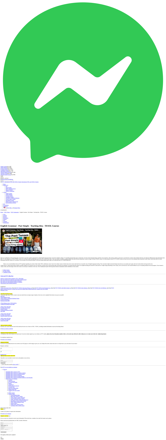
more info (2, 296)
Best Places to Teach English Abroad (18, 401)
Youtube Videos (11, 394)
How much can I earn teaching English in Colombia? (11, 282)
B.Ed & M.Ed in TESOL (11, 202)
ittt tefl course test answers (6, 289)
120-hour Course (4, 173)
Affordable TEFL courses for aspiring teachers (15, 374)
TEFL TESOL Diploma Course (17, 402)
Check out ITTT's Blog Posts (7, 276)
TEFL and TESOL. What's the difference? (19, 399)
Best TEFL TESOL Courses (17, 396)
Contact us (5, 206)
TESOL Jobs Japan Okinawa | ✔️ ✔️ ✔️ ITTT (28, 288)
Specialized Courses (5, 171)
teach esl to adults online (23, 289)
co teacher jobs (14, 289)
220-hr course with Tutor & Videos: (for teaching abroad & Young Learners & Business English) (7, 309)
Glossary (5, 219)
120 (1, 321)
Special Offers (9, 187)
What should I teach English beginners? (9, 283)
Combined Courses (4, 170)
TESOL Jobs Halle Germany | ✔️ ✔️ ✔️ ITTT (67, 288)
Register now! (3, 354)
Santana (10, 383)
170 (1, 317)
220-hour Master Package (6, 172)
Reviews (5, 216)
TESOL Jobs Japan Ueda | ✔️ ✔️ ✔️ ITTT (10, 288)
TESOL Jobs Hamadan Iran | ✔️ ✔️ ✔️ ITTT (48, 288)
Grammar (5, 221)
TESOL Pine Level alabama (11, 378)
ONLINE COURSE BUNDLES (12, 198)
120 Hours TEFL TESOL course (17, 405)
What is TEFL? (14, 403)
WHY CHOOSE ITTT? (11, 188)
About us (5, 369)
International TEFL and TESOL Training (30, 181)
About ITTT (5, 185)
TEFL (4, 214)
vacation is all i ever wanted (42, 289)
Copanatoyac (11, 384)
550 (1, 302)
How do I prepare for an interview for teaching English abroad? (14, 279)
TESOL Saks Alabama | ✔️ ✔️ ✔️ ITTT (86, 288)
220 (1, 312)
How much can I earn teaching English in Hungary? (11, 280)
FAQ (4, 220)
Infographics (5, 218)
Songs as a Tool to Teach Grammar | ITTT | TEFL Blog (12, 278)
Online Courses (4, 166)
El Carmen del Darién (12, 382)
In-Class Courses (4, 168)
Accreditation (6, 205)
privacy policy (16, 364)
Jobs (4, 204)
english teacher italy (32, 289)
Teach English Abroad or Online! (18, 398)
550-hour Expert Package (6, 174)
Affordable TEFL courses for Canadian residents (16, 373)
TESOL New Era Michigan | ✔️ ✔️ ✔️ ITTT (104, 288)
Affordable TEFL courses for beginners (14, 375)
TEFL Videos (7, 212)
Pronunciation (6, 222)
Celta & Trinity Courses (10, 199)
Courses (4, 192)
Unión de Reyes (11, 381)
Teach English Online (15, 395)
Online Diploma (4, 167)
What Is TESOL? (9, 190)
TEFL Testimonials (15, 212)
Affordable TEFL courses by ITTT (13, 371)
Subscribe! (3, 363)
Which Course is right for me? (12, 201)
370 (1, 305)
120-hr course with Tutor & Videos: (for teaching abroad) (6, 319)
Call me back (3, 432)
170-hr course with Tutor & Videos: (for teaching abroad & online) (6, 315)
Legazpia (10, 380)
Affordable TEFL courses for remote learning (15, 376)
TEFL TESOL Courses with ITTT (18, 397)
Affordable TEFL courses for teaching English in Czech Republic (19, 377)
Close (2, 438)
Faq (6, 186)
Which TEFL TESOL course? (17, 404)
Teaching (5, 215)
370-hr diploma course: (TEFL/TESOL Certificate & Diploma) (9, 304)
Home (4, 184)
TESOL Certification (10, 191)
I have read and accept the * (10, 364)
